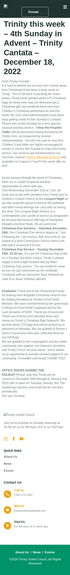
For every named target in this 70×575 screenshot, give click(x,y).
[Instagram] (6, 439)
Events (9, 470)
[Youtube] (21, 439)
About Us (10, 456)
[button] (65, 7)
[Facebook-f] (14, 439)
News (8, 463)
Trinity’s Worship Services (43, 157)
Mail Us (19, 506)
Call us (19, 490)
